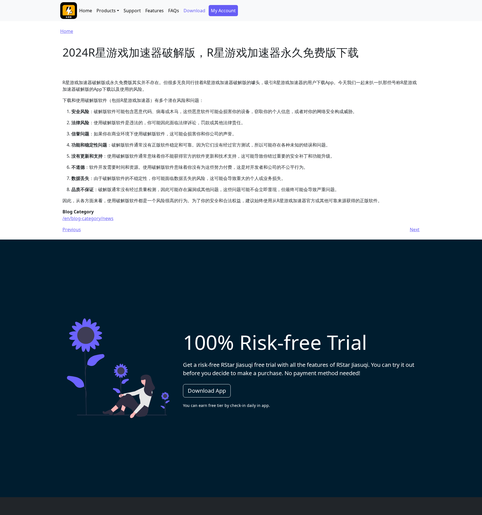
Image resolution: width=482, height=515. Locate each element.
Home (85, 11)
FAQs (173, 11)
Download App (207, 390)
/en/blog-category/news (88, 218)
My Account (223, 11)
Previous (71, 229)
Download (194, 11)
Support (132, 11)
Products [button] (106, 11)
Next (415, 229)
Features (154, 11)
